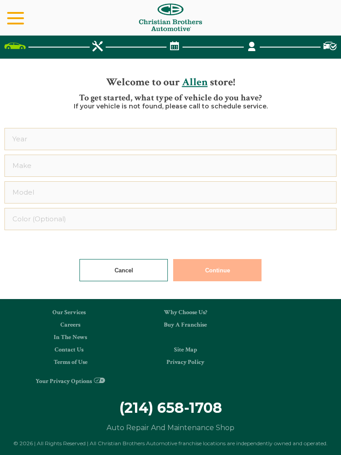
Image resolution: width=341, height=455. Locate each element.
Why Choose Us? (185, 312)
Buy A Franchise (185, 325)
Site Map (185, 350)
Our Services (69, 312)
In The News (70, 337)
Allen (195, 82)
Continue (217, 270)
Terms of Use (70, 362)
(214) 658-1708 (170, 407)
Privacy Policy (185, 362)
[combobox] (170, 139)
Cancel (124, 270)
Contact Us (69, 350)
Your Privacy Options (64, 381)
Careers (70, 325)
